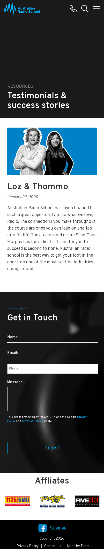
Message (17, 382)
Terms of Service (32, 421)
